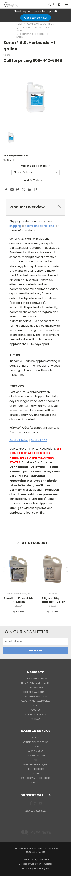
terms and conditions (40, 226)
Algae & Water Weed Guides (35, 700)
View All (35, 782)
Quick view (18, 611)
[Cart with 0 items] (59, 4)
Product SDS (39, 440)
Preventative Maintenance (35, 683)
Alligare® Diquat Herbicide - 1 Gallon (53, 600)
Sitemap (35, 718)
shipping (15, 226)
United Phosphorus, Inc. (35, 764)
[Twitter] (23, 189)
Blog (35, 705)
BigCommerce (41, 859)
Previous (4, 569)
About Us (36, 709)
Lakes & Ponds (35, 687)
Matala (35, 773)
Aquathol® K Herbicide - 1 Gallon (19, 600)
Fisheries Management (35, 691)
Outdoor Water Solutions (35, 778)
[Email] (12, 189)
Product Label (18, 440)
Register (41, 714)
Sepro (35, 746)
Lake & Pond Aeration (35, 696)
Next (67, 569)
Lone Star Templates (41, 863)
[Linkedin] (29, 189)
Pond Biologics (35, 769)
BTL (35, 760)
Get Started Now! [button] (35, 17)
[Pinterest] (35, 189)
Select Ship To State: (35, 165)
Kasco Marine (35, 751)
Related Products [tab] (33, 543)
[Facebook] (6, 189)
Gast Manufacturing (35, 755)
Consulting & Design (35, 678)
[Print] (17, 189)
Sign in (29, 714)
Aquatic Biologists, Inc (35, 742)
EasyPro (35, 737)
